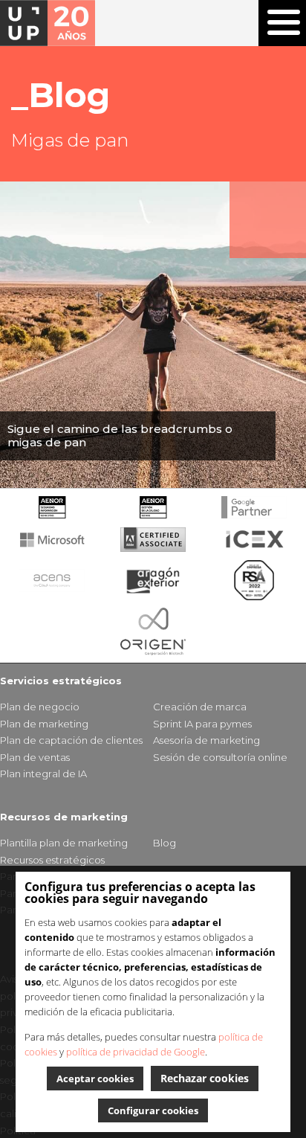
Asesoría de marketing (206, 740)
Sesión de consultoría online (220, 757)
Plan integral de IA (43, 773)
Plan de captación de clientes (71, 740)
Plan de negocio (39, 707)
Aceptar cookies (95, 1078)
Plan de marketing (44, 724)
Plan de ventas (35, 757)
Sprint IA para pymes (202, 724)
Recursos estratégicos (52, 860)
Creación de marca (200, 707)
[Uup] (47, 23)
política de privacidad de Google (135, 1051)
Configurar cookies (153, 1110)
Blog (164, 843)
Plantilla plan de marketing (64, 843)
